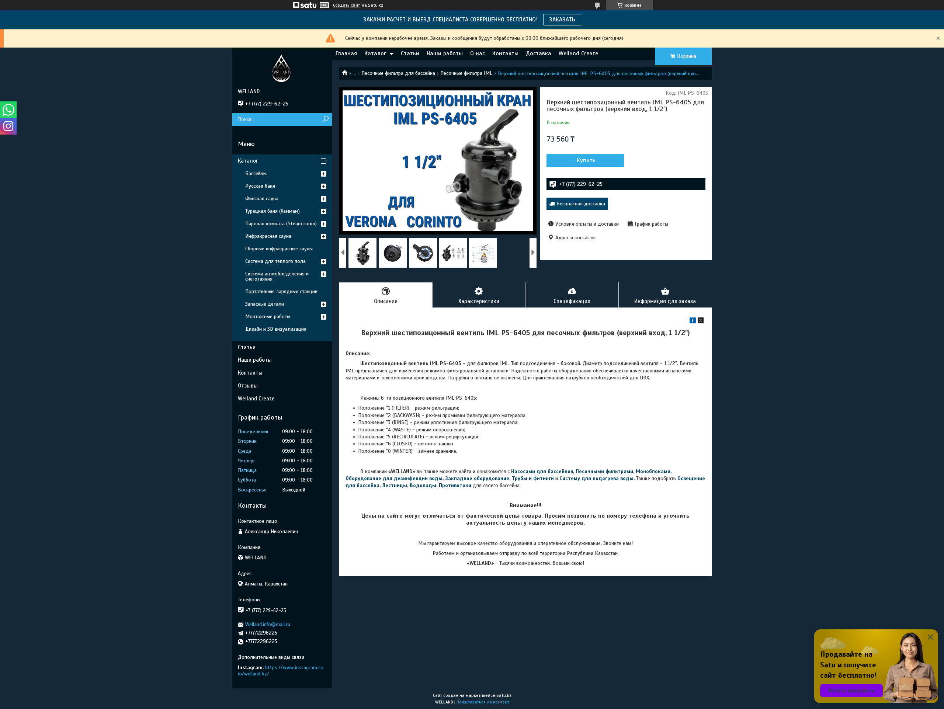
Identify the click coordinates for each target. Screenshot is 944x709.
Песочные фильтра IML (466, 73)
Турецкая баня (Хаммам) (272, 211)
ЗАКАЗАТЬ (562, 19)
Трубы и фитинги (533, 478)
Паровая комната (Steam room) (281, 223)
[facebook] (693, 322)
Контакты (505, 53)
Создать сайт (346, 5)
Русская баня (260, 186)
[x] (701, 322)
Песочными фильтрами (604, 471)
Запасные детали (264, 304)
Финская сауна (261, 198)
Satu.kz (503, 695)
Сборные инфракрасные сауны (279, 249)
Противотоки (455, 485)
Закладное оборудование (477, 478)
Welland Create (578, 53)
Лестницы (394, 485)
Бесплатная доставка (580, 204)
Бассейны (256, 173)
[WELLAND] (282, 68)
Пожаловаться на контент (483, 702)
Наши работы (445, 53)
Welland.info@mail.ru (267, 624)
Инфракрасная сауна (268, 236)
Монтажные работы (267, 316)
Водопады (423, 485)
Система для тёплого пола (275, 261)
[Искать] (325, 119)
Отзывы (248, 385)
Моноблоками (653, 471)
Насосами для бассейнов (542, 471)
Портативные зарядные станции (281, 291)
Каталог (375, 53)
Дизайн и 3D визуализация (275, 329)
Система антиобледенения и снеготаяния (277, 276)
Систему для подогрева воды (596, 478)
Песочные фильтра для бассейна (398, 73)
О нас (477, 53)
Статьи (410, 53)
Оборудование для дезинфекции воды (394, 478)
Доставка (538, 53)
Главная (346, 53)
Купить (586, 160)
